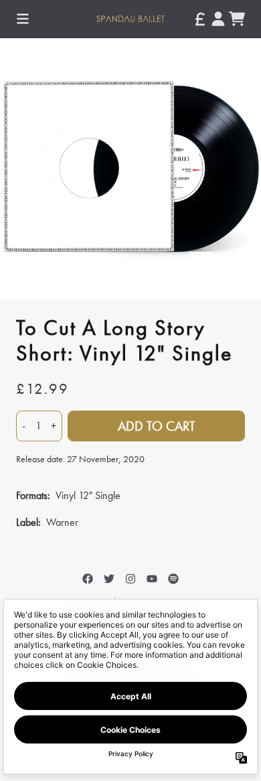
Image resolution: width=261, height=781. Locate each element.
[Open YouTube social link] (152, 578)
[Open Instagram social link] (130, 578)
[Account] (218, 19)
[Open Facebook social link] (87, 578)
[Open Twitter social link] (109, 578)
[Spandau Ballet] (130, 18)
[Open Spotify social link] (173, 578)
